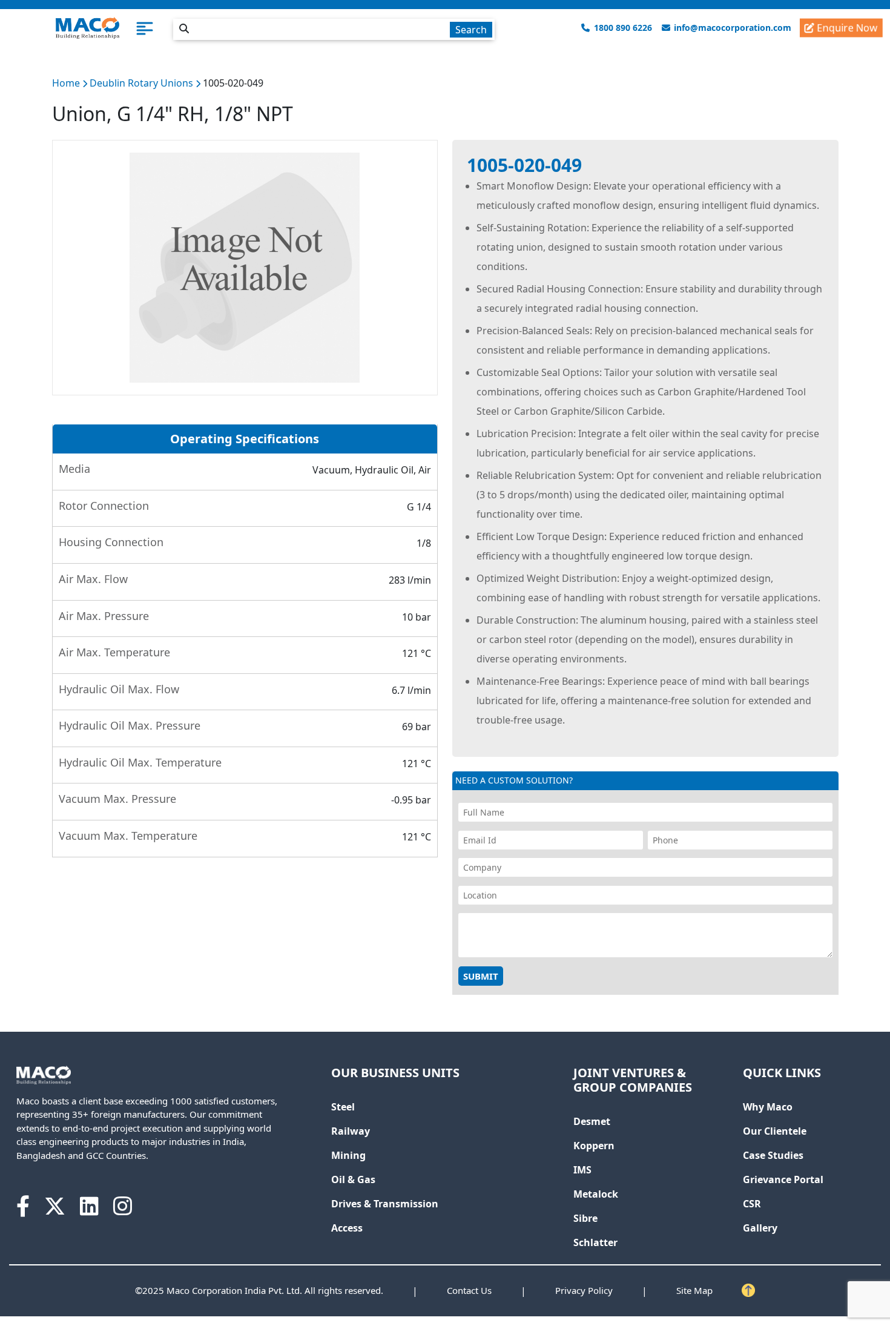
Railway (350, 1131)
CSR (752, 1203)
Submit (480, 976)
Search (471, 29)
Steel (343, 1106)
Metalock (595, 1194)
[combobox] (334, 27)
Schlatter (595, 1242)
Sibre (585, 1218)
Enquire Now (846, 28)
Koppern (594, 1145)
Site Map (694, 1290)
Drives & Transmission (384, 1203)
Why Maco (768, 1106)
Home (66, 83)
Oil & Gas (353, 1179)
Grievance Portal (783, 1179)
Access (347, 1228)
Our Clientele (774, 1131)
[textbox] (334, 29)
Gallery (760, 1228)
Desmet (591, 1121)
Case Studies (773, 1155)
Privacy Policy (584, 1290)
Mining (348, 1155)
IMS (582, 1169)
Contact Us (469, 1290)
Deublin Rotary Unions (143, 83)
